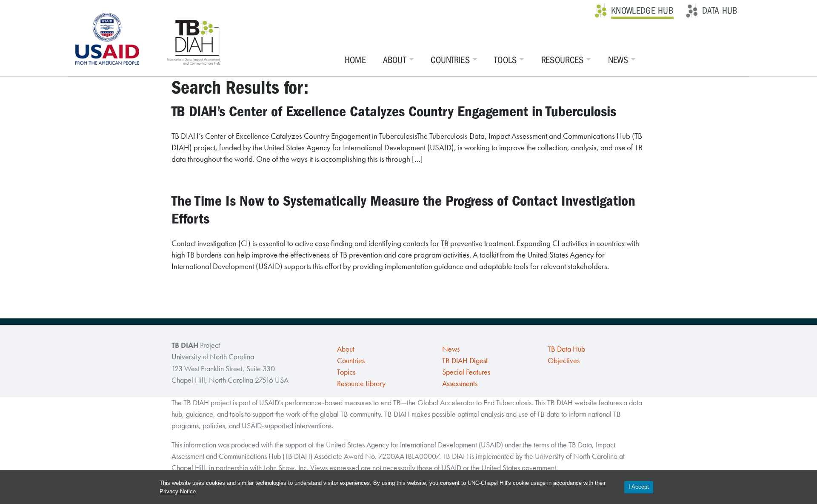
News (618, 60)
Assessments (459, 383)
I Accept (638, 487)
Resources (562, 60)
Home (355, 60)
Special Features (466, 372)
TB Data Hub (566, 349)
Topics (346, 372)
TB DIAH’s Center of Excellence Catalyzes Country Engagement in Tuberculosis (393, 111)
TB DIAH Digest (465, 360)
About (395, 60)
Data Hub (719, 10)
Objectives (564, 360)
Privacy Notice (178, 491)
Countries (450, 60)
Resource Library (361, 383)
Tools (505, 60)
